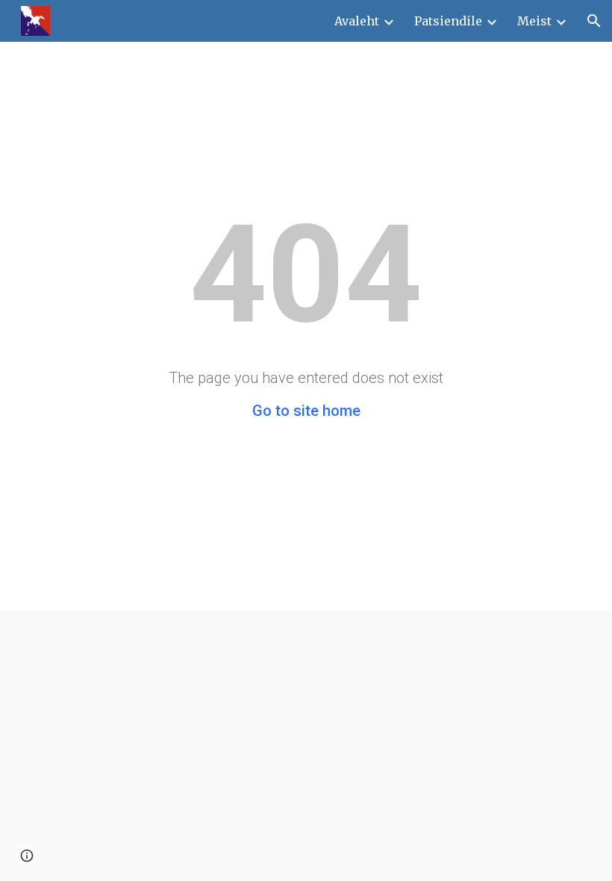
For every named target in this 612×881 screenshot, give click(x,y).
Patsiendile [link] (448, 20)
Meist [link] (534, 20)
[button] (594, 21)
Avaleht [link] (356, 20)
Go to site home (306, 411)
